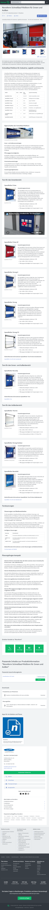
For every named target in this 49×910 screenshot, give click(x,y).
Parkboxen (40, 819)
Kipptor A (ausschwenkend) (24, 839)
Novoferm (21, 13)
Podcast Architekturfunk (41, 874)
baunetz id (27, 868)
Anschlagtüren (23, 819)
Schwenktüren (18, 819)
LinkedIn (38, 869)
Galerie (42, 15)
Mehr (41, 19)
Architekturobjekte (8, 807)
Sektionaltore (38, 816)
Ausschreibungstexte (8, 805)
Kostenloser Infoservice (24, 772)
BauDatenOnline (28, 865)
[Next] (44, 35)
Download (39, 679)
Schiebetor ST (21, 850)
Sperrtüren (28, 819)
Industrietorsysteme (12, 13)
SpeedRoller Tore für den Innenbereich (12, 359)
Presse (2, 866)
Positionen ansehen (41, 676)
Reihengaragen (6, 821)
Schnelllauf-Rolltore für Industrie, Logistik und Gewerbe (14, 19)
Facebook (38, 865)
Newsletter (15, 865)
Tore (4, 816)
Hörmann (4, 833)
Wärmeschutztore (7, 819)
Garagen (16, 816)
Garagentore (8, 816)
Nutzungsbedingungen (19, 907)
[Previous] (5, 35)
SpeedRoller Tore (8, 399)
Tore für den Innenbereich (33, 19)
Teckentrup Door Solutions (8, 831)
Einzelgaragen (20, 816)
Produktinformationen (8, 801)
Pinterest (38, 868)
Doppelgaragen (26, 816)
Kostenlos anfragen (25, 898)
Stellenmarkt (15, 871)
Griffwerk (4, 839)
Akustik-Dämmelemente (39, 833)
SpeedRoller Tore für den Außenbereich (13, 499)
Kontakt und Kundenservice (6, 865)
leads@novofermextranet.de (10, 766)
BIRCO (3, 834)
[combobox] (33, 2)
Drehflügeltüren (32, 816)
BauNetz (26, 866)
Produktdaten (7, 803)
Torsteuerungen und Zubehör (10, 549)
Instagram (39, 866)
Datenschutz (26, 907)
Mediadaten (3, 868)
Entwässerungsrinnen (39, 834)
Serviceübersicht (16, 863)
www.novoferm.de (8, 768)
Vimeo (38, 871)
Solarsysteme (37, 839)
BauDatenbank (27, 863)
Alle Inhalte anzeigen (8, 808)
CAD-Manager (15, 869)
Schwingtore (13, 819)
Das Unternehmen (4, 863)
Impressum (32, 907)
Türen (12, 816)
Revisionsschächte (38, 837)
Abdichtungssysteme (38, 831)
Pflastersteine (37, 836)
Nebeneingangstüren (34, 819)
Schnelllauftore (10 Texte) (8, 676)
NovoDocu (5, 739)
